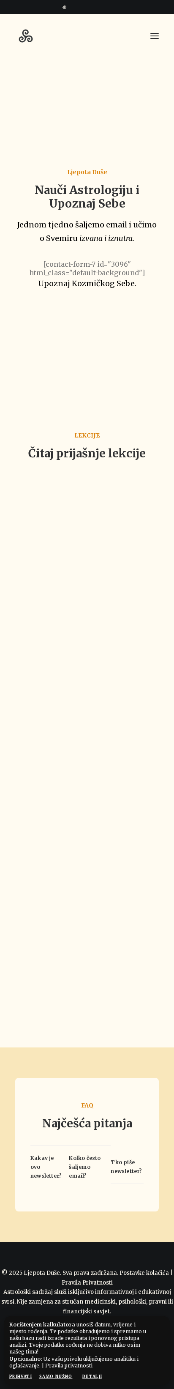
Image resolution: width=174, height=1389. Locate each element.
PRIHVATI (20, 1376)
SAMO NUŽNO (55, 1376)
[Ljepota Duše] (25, 35)
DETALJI (92, 1376)
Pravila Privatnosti (87, 1282)
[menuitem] (84, 6)
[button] (84, 6)
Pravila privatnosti (68, 1365)
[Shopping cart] (129, 36)
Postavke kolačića (144, 1273)
